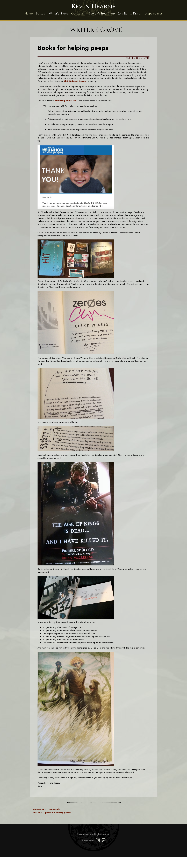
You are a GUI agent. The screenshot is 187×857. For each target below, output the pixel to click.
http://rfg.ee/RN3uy (65, 100)
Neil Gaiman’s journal (75, 81)
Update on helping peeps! (51, 812)
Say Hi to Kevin (130, 14)
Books (41, 14)
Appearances (153, 13)
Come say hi (46, 809)
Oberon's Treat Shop (101, 13)
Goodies (78, 14)
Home (29, 13)
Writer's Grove (58, 13)
